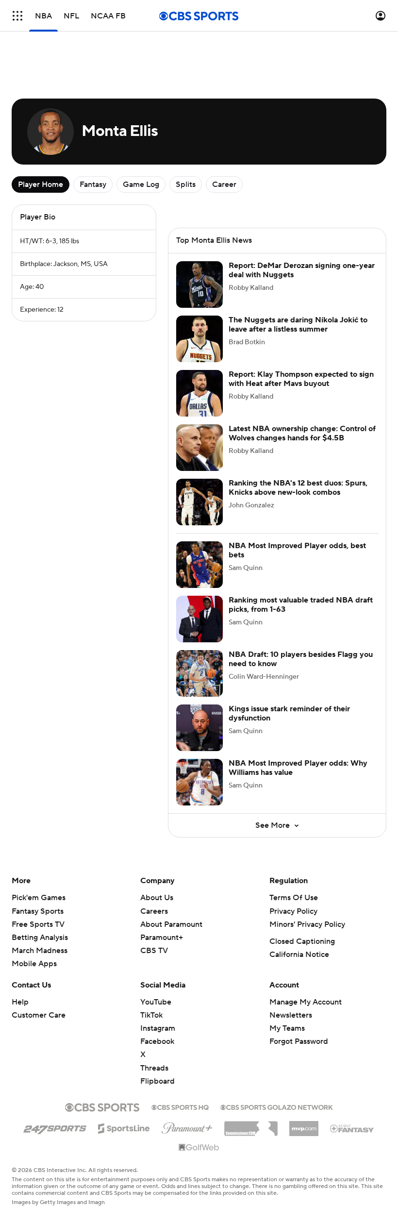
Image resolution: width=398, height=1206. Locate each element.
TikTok (151, 1015)
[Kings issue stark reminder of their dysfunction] (199, 727)
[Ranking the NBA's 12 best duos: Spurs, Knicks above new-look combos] (199, 502)
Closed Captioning (302, 941)
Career (224, 184)
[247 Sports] (54, 1127)
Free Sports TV (38, 924)
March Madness (39, 950)
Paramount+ (161, 937)
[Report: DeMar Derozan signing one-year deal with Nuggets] (199, 284)
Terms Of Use (293, 898)
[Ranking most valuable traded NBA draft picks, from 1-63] (199, 619)
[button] (17, 16)
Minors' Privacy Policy (307, 924)
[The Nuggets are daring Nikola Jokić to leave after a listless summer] (199, 339)
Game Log (141, 184)
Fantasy (93, 184)
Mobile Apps (34, 964)
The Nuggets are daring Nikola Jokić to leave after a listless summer (298, 324)
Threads (154, 1068)
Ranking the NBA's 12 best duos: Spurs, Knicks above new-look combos (298, 487)
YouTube (155, 1002)
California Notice (299, 954)
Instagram (157, 1028)
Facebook (157, 1041)
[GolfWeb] (199, 1148)
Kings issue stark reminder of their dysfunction (289, 713)
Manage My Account (305, 1002)
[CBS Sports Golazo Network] (276, 1106)
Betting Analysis (40, 937)
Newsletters (290, 1015)
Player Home (40, 184)
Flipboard (157, 1081)
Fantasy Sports (38, 911)
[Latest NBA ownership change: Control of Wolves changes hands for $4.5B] (199, 447)
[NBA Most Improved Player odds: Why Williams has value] (199, 782)
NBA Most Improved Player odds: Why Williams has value (298, 767)
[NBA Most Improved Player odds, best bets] (199, 564)
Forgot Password (298, 1041)
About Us (156, 898)
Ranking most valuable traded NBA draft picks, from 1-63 (301, 604)
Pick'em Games (39, 898)
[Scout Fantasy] (352, 1128)
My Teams (287, 1028)
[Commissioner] (251, 1125)
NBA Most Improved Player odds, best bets (297, 550)
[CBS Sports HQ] (180, 1106)
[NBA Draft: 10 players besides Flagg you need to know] (199, 673)
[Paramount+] (187, 1126)
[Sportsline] (124, 1127)
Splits (186, 184)
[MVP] (303, 1125)
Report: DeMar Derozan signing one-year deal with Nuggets (302, 270)
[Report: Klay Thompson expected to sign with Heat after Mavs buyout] (199, 393)
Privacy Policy (293, 911)
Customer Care (39, 1015)
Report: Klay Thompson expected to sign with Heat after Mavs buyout (301, 378)
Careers (154, 911)
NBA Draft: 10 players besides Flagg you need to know (301, 659)
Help (20, 1002)
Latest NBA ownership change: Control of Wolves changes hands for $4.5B (302, 433)
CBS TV (154, 950)
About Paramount (171, 924)
